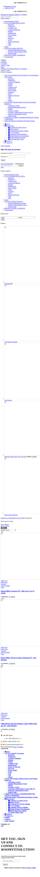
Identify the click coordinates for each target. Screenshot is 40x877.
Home (2, 518)
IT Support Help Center (17, 139)
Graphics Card (12, 28)
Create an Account (13, 149)
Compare (3, 584)
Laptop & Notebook (14, 30)
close (2, 167)
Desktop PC (11, 26)
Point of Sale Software (11, 515)
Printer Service (14, 129)
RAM (10, 40)
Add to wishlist (5, 586)
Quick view (4, 582)
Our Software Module (10, 342)
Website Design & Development (19, 136)
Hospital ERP (8, 283)
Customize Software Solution (18, 134)
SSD (9, 43)
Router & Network (13, 41)
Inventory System (13, 787)
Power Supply (12, 35)
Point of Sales (12, 53)
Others (6, 47)
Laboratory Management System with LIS (21, 789)
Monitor (10, 31)
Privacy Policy (31, 868)
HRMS (10, 785)
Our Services (8, 400)
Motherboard (12, 33)
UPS (9, 45)
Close (2, 587)
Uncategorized (8, 57)
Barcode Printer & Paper (11, 21)
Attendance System (14, 782)
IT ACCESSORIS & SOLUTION (14, 23)
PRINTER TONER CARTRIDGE (14, 55)
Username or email (7, 153)
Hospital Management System (17, 50)
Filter (2, 219)
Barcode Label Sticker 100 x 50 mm (15, 456)
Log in (3, 160)
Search (3, 60)
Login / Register (9, 821)
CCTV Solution (14, 132)
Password (4, 156)
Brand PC (11, 25)
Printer (10, 36)
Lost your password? (7, 163)
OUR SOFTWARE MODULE (13, 48)
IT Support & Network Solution (19, 131)
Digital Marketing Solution (17, 137)
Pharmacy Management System (17, 52)
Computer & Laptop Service (18, 127)
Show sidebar (5, 524)
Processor (11, 38)
